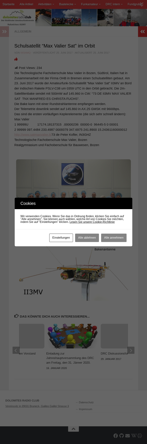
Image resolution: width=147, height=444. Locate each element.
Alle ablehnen (87, 237)
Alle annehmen (114, 237)
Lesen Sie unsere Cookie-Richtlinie (92, 221)
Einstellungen (61, 237)
